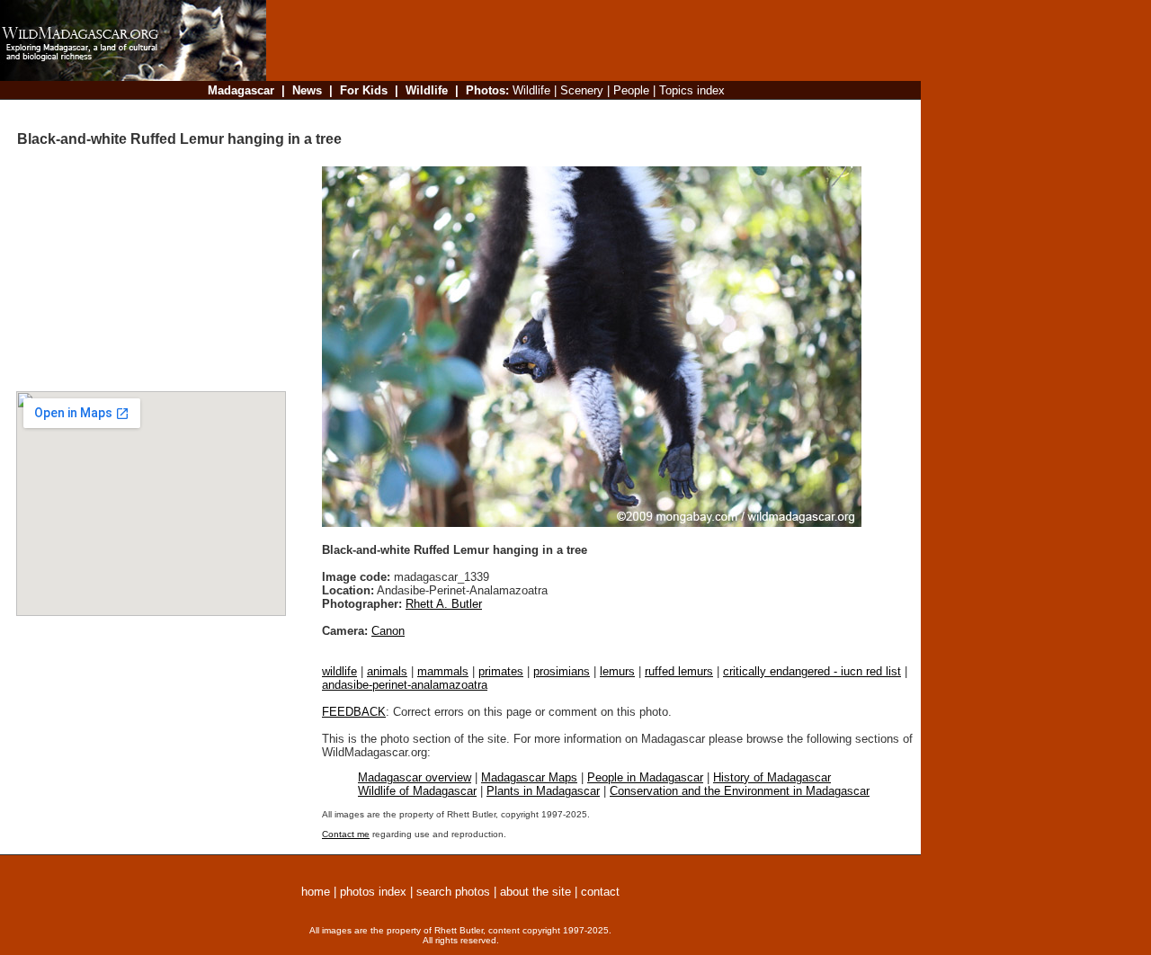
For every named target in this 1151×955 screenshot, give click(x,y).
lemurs (617, 671)
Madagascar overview (414, 777)
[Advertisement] (588, 112)
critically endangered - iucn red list (812, 671)
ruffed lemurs (679, 671)
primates (500, 671)
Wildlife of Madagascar (417, 791)
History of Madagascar (772, 777)
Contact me (346, 834)
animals (387, 671)
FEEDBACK (354, 711)
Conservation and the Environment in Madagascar (740, 791)
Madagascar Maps (529, 777)
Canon (388, 631)
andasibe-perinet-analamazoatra (404, 685)
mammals (442, 671)
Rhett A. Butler (444, 604)
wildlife (339, 671)
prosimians (561, 671)
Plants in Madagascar (543, 791)
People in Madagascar (645, 777)
